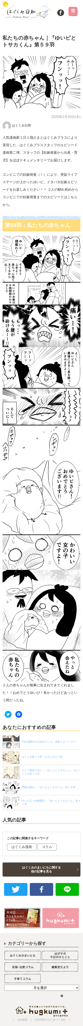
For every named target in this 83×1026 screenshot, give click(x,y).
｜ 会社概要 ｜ (22, 1019)
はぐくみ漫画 (21, 847)
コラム (47, 847)
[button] (42, 82)
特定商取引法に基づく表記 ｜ (52, 1019)
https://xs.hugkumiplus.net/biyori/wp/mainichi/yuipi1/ (41, 217)
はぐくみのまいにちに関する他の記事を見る (41, 869)
